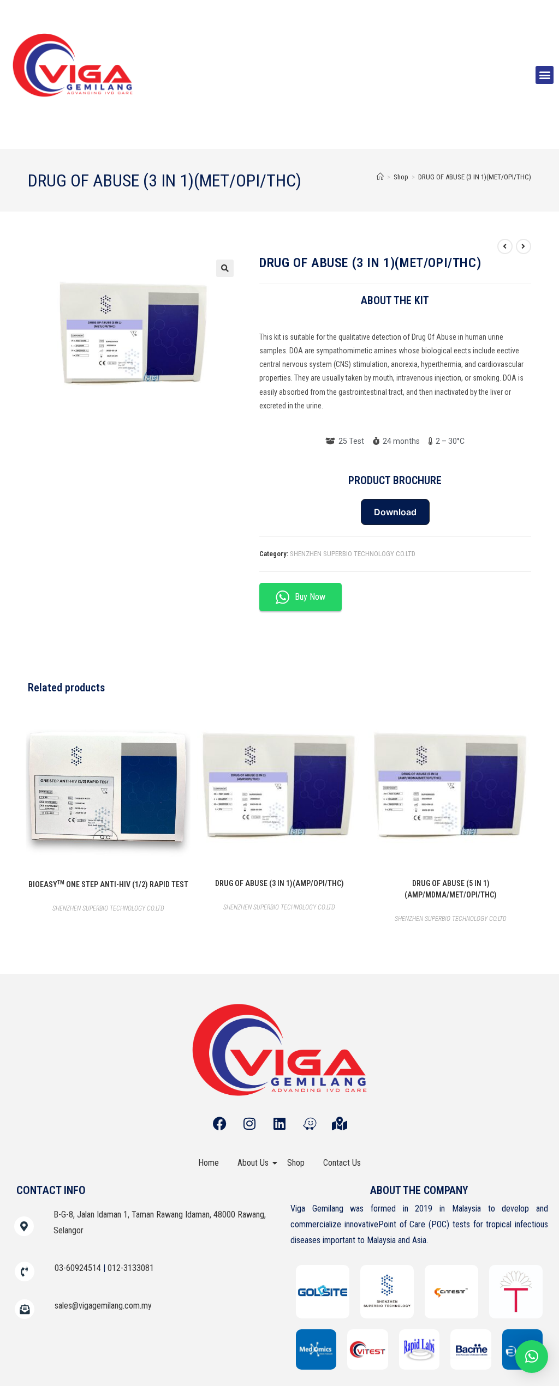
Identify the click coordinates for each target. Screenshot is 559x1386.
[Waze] (309, 1123)
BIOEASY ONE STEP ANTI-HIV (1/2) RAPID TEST (108, 884)
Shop (296, 1163)
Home (208, 1163)
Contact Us (342, 1163)
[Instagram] (249, 1123)
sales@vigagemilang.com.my (103, 1305)
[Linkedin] (279, 1123)
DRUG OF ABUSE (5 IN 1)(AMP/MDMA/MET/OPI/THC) (451, 889)
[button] (545, 75)
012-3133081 (131, 1268)
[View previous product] (505, 246)
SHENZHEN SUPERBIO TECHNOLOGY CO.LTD (352, 554)
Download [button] (395, 512)
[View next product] (523, 246)
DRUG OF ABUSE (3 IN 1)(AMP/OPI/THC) (279, 883)
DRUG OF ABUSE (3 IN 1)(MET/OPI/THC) (474, 177)
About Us (253, 1163)
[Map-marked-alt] (339, 1123)
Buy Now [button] (310, 597)
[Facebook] (219, 1123)
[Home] (380, 177)
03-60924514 (78, 1268)
